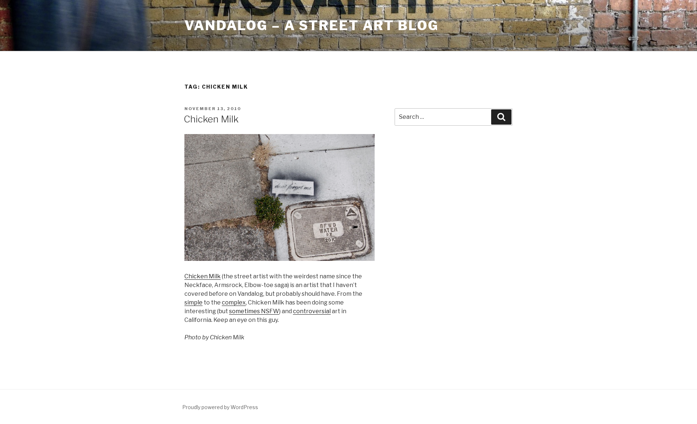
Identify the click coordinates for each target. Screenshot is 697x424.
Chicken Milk (211, 119)
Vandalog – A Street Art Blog (311, 25)
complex (234, 302)
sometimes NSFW (254, 311)
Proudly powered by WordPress (220, 407)
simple (193, 302)
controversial (312, 311)
